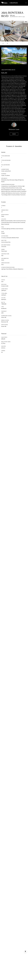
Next (7, 43)
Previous (3, 43)
